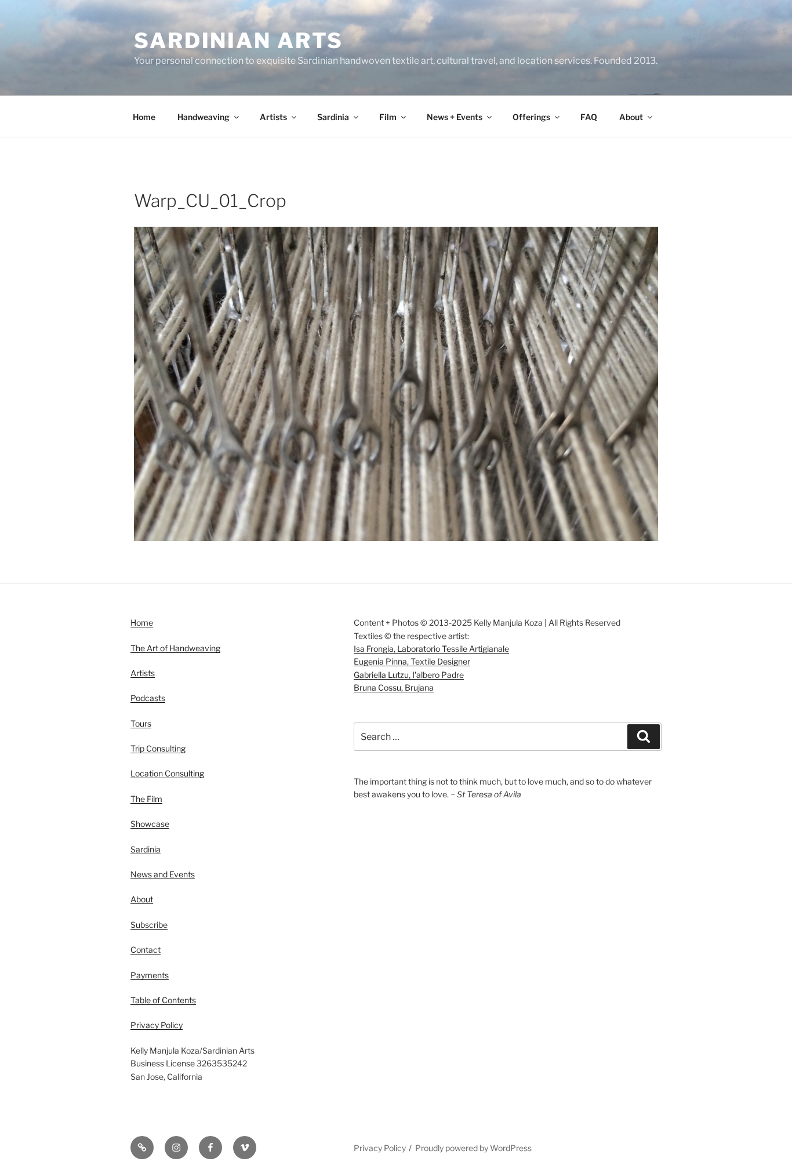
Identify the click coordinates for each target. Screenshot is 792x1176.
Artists (273, 117)
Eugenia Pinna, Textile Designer (412, 661)
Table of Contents (163, 1000)
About (631, 117)
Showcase (149, 824)
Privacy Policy (156, 1025)
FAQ (588, 117)
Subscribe (149, 925)
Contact (145, 949)
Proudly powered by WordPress (473, 1148)
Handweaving (203, 117)
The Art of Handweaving (175, 648)
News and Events (162, 874)
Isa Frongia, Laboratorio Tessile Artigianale (431, 649)
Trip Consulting (158, 748)
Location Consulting (167, 773)
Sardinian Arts (238, 40)
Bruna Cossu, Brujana (394, 687)
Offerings (531, 117)
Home (144, 117)
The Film (146, 799)
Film (388, 117)
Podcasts (147, 698)
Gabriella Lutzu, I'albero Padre (409, 675)
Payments (149, 975)
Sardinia (333, 117)
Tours (140, 723)
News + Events (454, 117)
